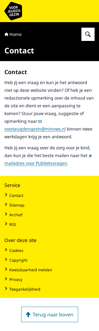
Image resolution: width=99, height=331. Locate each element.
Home (15, 34)
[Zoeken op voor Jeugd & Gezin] (88, 34)
